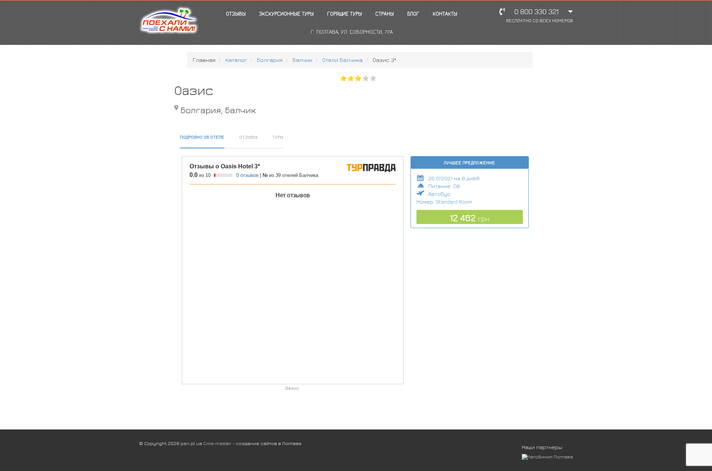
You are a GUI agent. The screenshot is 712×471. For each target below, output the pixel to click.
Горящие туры (344, 13)
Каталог (236, 60)
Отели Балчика (342, 60)
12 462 (469, 218)
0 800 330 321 (539, 15)
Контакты (445, 13)
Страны (384, 13)
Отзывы (236, 13)
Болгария (270, 60)
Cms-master (217, 443)
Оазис (292, 388)
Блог (413, 13)
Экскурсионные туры (286, 13)
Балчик (302, 60)
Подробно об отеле (202, 137)
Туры (277, 137)
